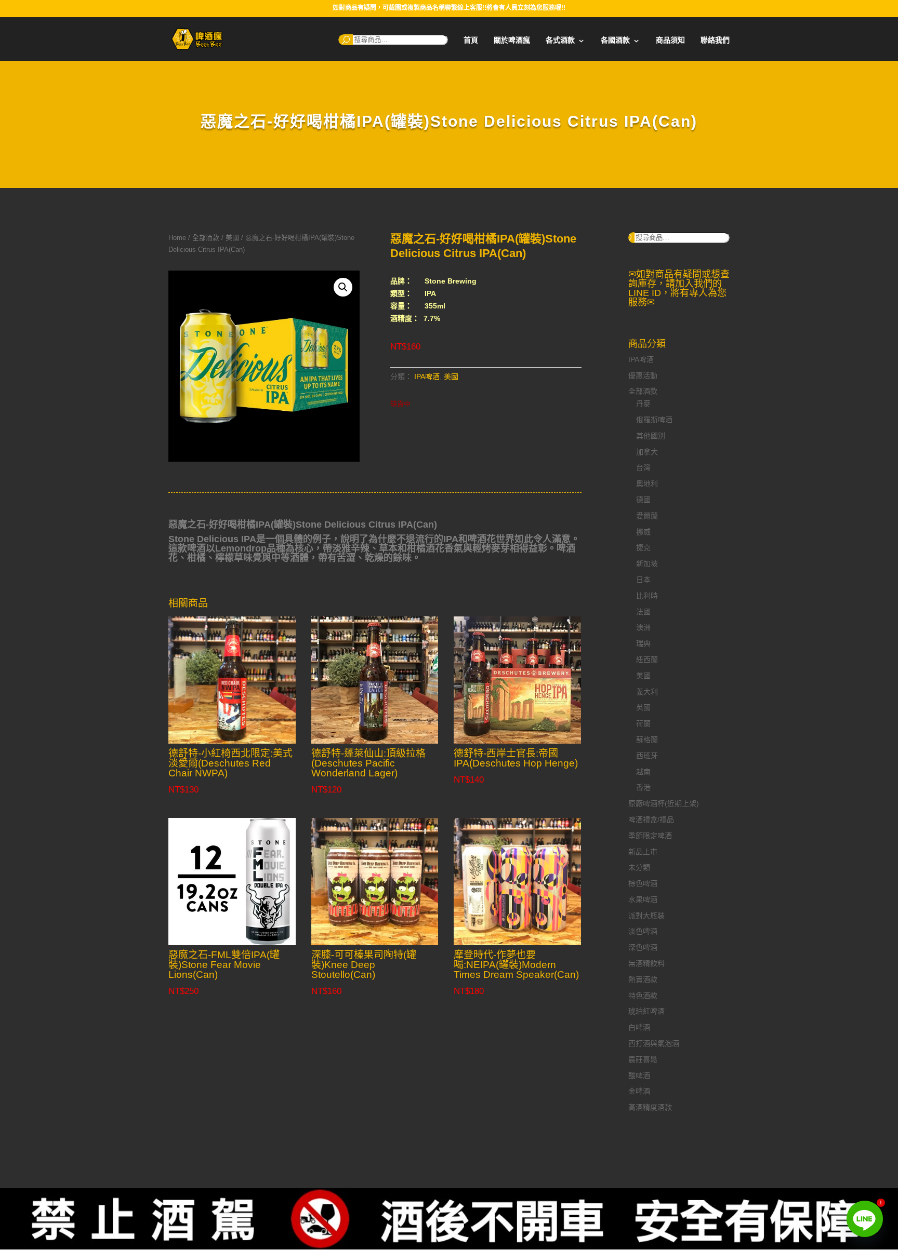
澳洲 (643, 627)
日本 (643, 579)
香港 (643, 787)
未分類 (639, 867)
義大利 (647, 692)
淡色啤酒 (642, 931)
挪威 (643, 532)
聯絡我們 (715, 40)
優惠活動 (642, 375)
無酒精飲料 (646, 963)
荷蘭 (643, 723)
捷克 (643, 547)
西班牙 (647, 755)
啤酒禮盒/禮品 (651, 819)
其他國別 (650, 436)
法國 (643, 612)
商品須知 (670, 40)
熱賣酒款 (642, 979)
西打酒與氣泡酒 (653, 1043)
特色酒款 (642, 995)
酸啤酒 (639, 1075)
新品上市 (642, 852)
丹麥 (643, 403)
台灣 (643, 467)
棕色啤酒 (642, 883)
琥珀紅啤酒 (646, 1011)
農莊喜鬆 (642, 1059)
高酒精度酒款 (650, 1107)
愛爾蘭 (647, 516)
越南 (643, 772)
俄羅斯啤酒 (654, 419)
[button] (343, 287)
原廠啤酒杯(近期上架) (663, 803)
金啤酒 (639, 1091)
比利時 (647, 596)
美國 (232, 237)
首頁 (471, 40)
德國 (643, 499)
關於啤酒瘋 (512, 40)
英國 (643, 707)
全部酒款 (205, 237)
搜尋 (345, 39)
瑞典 (643, 643)
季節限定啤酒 (650, 835)
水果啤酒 (642, 899)
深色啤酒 (642, 947)
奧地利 (647, 483)
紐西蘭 (647, 659)
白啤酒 (639, 1027)
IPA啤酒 (427, 376)
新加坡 (647, 563)
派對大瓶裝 (646, 915)
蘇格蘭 (647, 739)
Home (177, 237)
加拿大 (647, 452)
